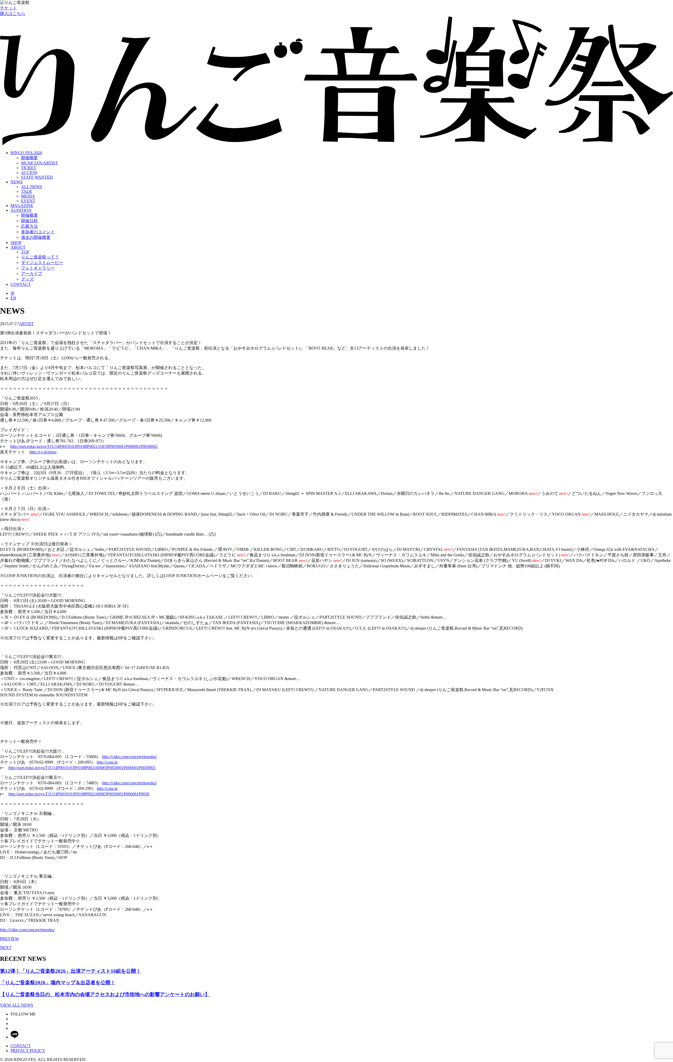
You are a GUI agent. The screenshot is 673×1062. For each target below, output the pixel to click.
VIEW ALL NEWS (16, 1005)
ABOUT (18, 247)
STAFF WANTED (37, 177)
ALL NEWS (31, 186)
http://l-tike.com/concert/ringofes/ (129, 756)
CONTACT (21, 284)
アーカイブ (31, 273)
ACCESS (29, 172)
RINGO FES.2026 (26, 153)
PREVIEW (9, 938)
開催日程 (29, 221)
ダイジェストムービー (42, 262)
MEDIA (28, 196)
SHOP (16, 242)
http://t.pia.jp (107, 762)
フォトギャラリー (38, 268)
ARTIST (26, 324)
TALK (26, 191)
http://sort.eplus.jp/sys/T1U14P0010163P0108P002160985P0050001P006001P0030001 (82, 767)
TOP (25, 252)
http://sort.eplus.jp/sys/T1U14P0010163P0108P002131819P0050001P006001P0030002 (83, 446)
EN (13, 298)
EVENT (28, 201)
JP (12, 293)
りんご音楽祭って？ (40, 257)
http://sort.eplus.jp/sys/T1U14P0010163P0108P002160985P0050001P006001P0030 (78, 794)
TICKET (28, 167)
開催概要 (29, 158)
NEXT (6, 947)
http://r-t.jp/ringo (43, 452)
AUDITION (21, 210)
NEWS (17, 182)
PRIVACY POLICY (28, 1050)
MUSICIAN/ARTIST (39, 163)
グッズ (27, 279)
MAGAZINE (22, 205)
